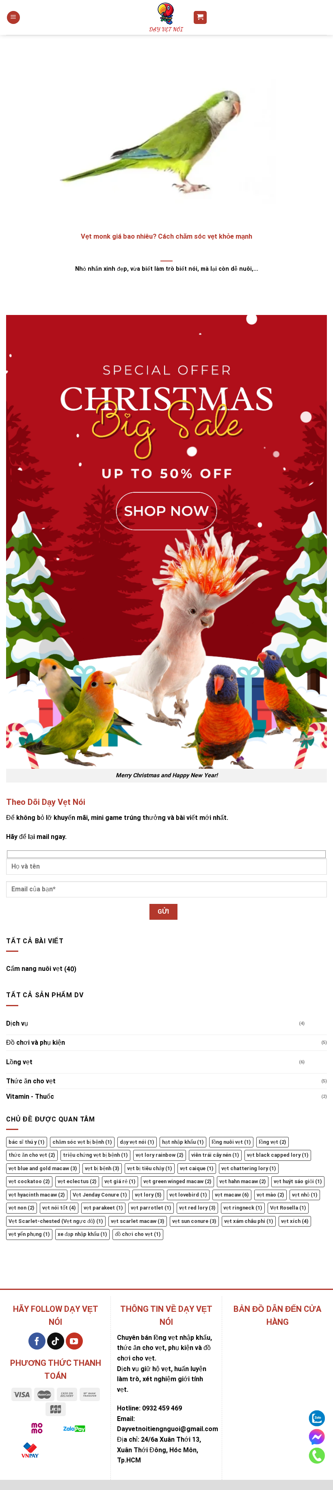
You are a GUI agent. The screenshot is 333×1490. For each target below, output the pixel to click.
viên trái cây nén (215, 1155)
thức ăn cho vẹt (32, 1155)
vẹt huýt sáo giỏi (298, 1181)
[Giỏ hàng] (200, 17)
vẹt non (22, 1208)
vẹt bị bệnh (102, 1168)
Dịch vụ (17, 1023)
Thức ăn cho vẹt (31, 1081)
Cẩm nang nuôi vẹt (34, 968)
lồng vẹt (272, 1142)
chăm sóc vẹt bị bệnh (82, 1142)
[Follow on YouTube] (74, 1341)
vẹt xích (295, 1221)
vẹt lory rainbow (160, 1155)
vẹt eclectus (77, 1181)
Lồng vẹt (19, 1062)
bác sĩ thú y (27, 1142)
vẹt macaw (232, 1195)
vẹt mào (270, 1195)
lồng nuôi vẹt (231, 1142)
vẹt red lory (197, 1208)
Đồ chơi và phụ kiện (35, 1042)
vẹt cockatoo (29, 1181)
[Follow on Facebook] (36, 1341)
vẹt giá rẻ (120, 1181)
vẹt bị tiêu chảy (149, 1168)
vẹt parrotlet (151, 1208)
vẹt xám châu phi (248, 1221)
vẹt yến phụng (29, 1234)
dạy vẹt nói (137, 1142)
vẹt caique (197, 1168)
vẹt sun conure (194, 1221)
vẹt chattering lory (248, 1168)
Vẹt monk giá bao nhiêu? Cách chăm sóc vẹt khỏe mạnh (166, 236)
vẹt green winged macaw (177, 1181)
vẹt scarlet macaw (137, 1221)
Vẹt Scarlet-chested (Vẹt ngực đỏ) (56, 1221)
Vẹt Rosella (288, 1208)
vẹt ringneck (242, 1208)
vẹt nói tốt (59, 1208)
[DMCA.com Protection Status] (74, 1451)
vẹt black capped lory (278, 1155)
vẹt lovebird (188, 1195)
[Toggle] (84, 966)
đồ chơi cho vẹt (138, 1234)
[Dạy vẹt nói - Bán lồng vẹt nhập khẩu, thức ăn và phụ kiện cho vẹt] (166, 17)
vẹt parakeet (103, 1208)
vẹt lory (148, 1195)
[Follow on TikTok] (55, 1341)
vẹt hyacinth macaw (37, 1195)
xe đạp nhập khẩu (82, 1234)
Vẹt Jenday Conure (100, 1195)
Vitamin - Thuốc (30, 1096)
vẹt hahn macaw (242, 1181)
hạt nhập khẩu (183, 1142)
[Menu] (13, 17)
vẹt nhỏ (305, 1195)
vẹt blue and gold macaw (43, 1168)
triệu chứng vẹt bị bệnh (95, 1155)
